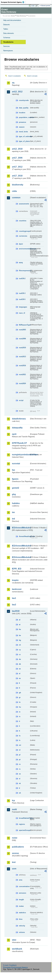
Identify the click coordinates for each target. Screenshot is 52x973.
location (22, 113)
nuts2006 (22, 339)
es (20, 678)
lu (19, 736)
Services (6, 46)
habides (16, 503)
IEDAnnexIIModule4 (21, 557)
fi (19, 683)
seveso (15, 853)
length (21, 900)
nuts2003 (22, 330)
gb (20, 693)
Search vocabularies (14, 76)
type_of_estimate (24, 136)
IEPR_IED (16, 569)
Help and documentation (12, 20)
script (21, 400)
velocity (22, 926)
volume (22, 932)
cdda (14, 191)
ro (20, 764)
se (20, 774)
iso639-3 (22, 293)
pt (19, 759)
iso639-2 (22, 278)
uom (14, 869)
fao (13, 470)
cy (20, 650)
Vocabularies (8, 42)
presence (22, 122)
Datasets (6, 25)
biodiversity (17, 185)
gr (20, 697)
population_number (24, 117)
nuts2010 (22, 348)
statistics (22, 913)
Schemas (6, 38)
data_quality (23, 108)
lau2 (14, 604)
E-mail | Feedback (10, 965)
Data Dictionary (21, 16)
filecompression (24, 271)
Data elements (8, 33)
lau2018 (15, 611)
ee (20, 669)
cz (20, 654)
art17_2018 (17, 176)
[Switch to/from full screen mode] (37, 5)
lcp (13, 800)
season (21, 127)
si (19, 779)
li (19, 726)
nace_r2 (22, 313)
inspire (15, 580)
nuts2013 (22, 357)
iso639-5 (22, 299)
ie (19, 712)
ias (13, 512)
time (20, 919)
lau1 (14, 598)
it (19, 721)
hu (20, 707)
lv (19, 740)
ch (20, 645)
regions (22, 824)
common (16, 197)
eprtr (14, 434)
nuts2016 (22, 365)
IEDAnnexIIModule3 (21, 546)
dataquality (17, 428)
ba (20, 629)
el (19, 673)
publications (18, 847)
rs (19, 769)
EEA (13, 2)
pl (19, 755)
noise (14, 838)
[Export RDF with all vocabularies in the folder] (45, 94)
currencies (23, 236)
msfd (14, 809)
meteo (21, 906)
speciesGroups (24, 830)
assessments (24, 204)
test (14, 862)
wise (14, 940)
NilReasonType (24, 325)
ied (13, 519)
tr (19, 788)
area (20, 880)
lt (19, 731)
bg (20, 640)
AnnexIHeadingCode (24, 536)
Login (32, 5)
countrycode (24, 100)
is (19, 716)
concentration (24, 886)
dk (20, 664)
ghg (14, 494)
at (19, 624)
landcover (17, 589)
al (19, 620)
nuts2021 (22, 374)
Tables (5, 29)
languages (23, 307)
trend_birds (23, 132)
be (20, 635)
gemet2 (15, 488)
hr (20, 702)
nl (19, 750)
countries (22, 221)
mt (20, 745)
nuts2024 (22, 383)
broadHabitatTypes (24, 818)
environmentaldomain (24, 249)
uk (20, 793)
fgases (15, 479)
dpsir (21, 244)
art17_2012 (17, 167)
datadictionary (19, 419)
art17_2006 (17, 158)
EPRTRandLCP (19, 443)
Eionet (13, 16)
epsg (21, 262)
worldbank (17, 949)
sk (20, 783)
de (20, 659)
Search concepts (32, 76)
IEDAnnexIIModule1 (21, 528)
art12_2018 (17, 149)
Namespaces (8, 51)
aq (13, 83)
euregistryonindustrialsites (21, 454)
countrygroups (24, 231)
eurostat (16, 463)
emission (22, 893)
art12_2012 (17, 92)
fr (19, 688)
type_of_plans (24, 141)
